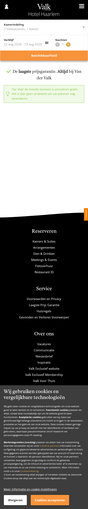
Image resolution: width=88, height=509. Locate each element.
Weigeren (15, 500)
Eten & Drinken (44, 254)
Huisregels (44, 311)
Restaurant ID (44, 272)
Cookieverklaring (29, 471)
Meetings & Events (44, 260)
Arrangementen (44, 247)
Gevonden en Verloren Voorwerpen (44, 317)
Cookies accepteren (50, 500)
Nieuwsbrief (44, 356)
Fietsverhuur (44, 266)
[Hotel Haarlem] (44, 10)
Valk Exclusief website (44, 368)
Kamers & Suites (44, 241)
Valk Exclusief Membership (44, 375)
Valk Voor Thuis (44, 381)
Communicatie (44, 350)
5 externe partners (49, 445)
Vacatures (44, 344)
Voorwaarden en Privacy (44, 299)
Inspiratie (44, 362)
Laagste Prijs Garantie (44, 305)
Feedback (85, 214)
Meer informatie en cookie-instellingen (30, 489)
